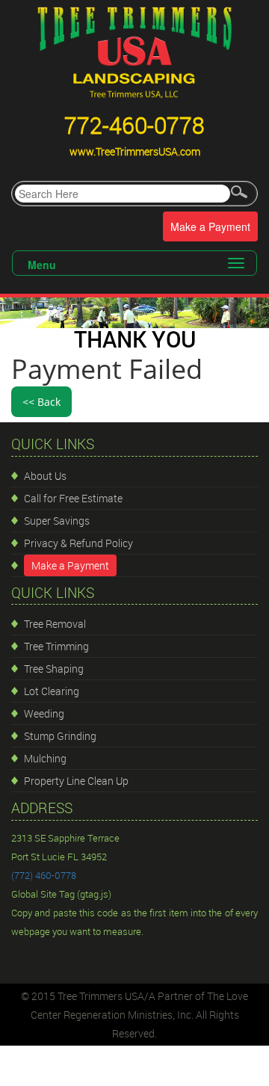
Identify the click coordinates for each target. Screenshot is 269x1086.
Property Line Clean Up (76, 781)
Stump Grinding (60, 736)
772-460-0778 (134, 126)
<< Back (41, 402)
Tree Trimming (56, 646)
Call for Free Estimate (73, 498)
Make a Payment (210, 226)
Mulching (45, 758)
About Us (45, 476)
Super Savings (57, 520)
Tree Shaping (54, 668)
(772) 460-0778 (43, 875)
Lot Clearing (51, 691)
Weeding (44, 713)
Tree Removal (55, 624)
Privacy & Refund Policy (78, 543)
